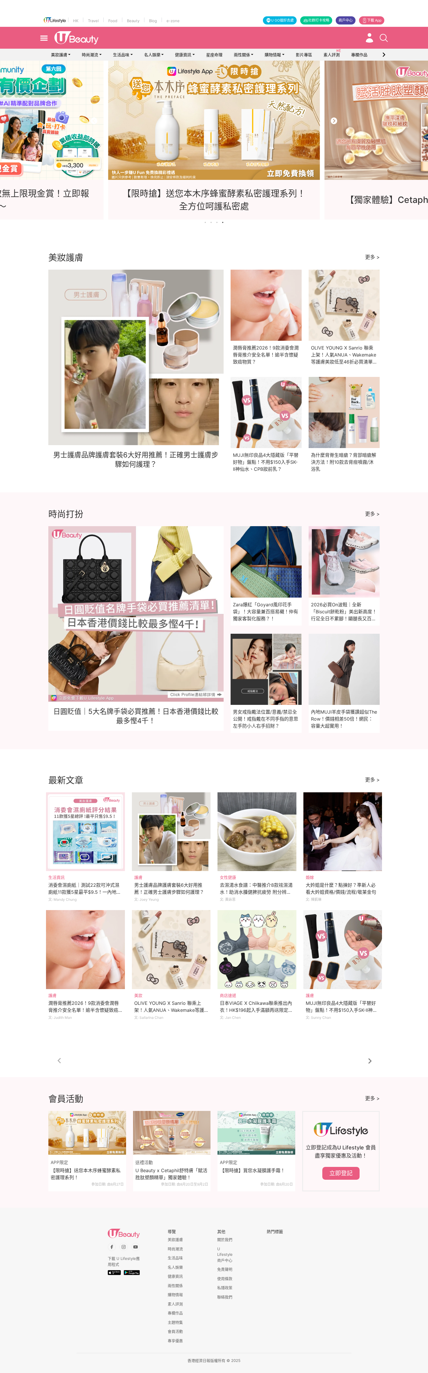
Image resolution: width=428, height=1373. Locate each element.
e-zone (173, 20)
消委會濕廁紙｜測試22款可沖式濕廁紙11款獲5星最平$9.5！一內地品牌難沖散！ (84, 892)
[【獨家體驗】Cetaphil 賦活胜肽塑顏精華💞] (214, 120)
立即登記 (341, 1173)
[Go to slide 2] (211, 222)
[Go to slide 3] (216, 222)
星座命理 (214, 54)
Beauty (133, 20)
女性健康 (228, 877)
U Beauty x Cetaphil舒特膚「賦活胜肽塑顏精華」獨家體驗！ (171, 1173)
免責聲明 (224, 1269)
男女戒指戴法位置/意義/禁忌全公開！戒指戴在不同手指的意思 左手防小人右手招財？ (265, 719)
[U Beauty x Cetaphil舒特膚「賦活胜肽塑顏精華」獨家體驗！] (172, 1133)
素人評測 (175, 1304)
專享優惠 (175, 1340)
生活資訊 (56, 877)
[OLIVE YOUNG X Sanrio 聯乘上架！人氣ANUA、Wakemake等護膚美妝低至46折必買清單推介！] (171, 949)
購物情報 (273, 54)
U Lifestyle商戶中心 (225, 1254)
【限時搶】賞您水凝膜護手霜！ (252, 1170)
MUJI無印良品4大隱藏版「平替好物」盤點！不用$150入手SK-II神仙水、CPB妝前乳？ (265, 462)
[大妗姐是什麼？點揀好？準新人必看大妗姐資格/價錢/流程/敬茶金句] (342, 831)
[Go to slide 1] (205, 222)
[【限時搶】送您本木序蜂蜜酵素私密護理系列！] (87, 1133)
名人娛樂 (152, 54)
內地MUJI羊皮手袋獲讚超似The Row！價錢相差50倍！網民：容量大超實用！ (344, 719)
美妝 (138, 995)
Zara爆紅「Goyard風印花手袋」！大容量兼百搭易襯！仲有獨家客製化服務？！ (265, 611)
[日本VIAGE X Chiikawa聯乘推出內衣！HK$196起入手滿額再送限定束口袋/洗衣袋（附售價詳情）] (256, 949)
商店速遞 (228, 995)
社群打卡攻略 (318, 20)
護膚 (138, 877)
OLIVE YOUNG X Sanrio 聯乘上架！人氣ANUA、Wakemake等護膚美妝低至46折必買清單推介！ (169, 1010)
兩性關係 (242, 54)
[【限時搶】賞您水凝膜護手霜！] (256, 1133)
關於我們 (224, 1239)
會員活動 (175, 1331)
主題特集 (175, 1322)
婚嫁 (310, 877)
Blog (153, 20)
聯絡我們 (224, 1297)
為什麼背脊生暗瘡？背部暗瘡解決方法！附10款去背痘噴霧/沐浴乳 (343, 462)
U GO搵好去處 (282, 20)
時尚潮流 (90, 54)
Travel (93, 20)
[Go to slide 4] (222, 222)
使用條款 (224, 1278)
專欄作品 (175, 1313)
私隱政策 (224, 1287)
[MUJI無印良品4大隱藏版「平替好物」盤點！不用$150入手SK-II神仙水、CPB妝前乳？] (342, 949)
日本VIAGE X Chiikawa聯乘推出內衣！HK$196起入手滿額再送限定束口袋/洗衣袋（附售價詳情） (256, 1010)
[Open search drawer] (384, 38)
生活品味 (121, 54)
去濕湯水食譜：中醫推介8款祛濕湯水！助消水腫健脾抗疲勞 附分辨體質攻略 (256, 892)
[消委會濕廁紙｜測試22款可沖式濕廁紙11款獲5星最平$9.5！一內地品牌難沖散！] (85, 831)
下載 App (374, 20)
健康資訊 (183, 54)
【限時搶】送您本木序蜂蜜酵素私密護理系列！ (86, 1173)
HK (75, 20)
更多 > (372, 257)
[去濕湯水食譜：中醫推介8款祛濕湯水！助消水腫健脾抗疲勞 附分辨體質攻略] (256, 831)
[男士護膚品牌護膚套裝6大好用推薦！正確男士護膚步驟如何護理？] (171, 831)
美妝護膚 (59, 54)
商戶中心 (346, 20)
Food (112, 20)
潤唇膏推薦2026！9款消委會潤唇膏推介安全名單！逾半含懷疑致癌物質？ (266, 355)
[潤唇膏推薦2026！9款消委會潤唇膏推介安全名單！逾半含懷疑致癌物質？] (85, 949)
